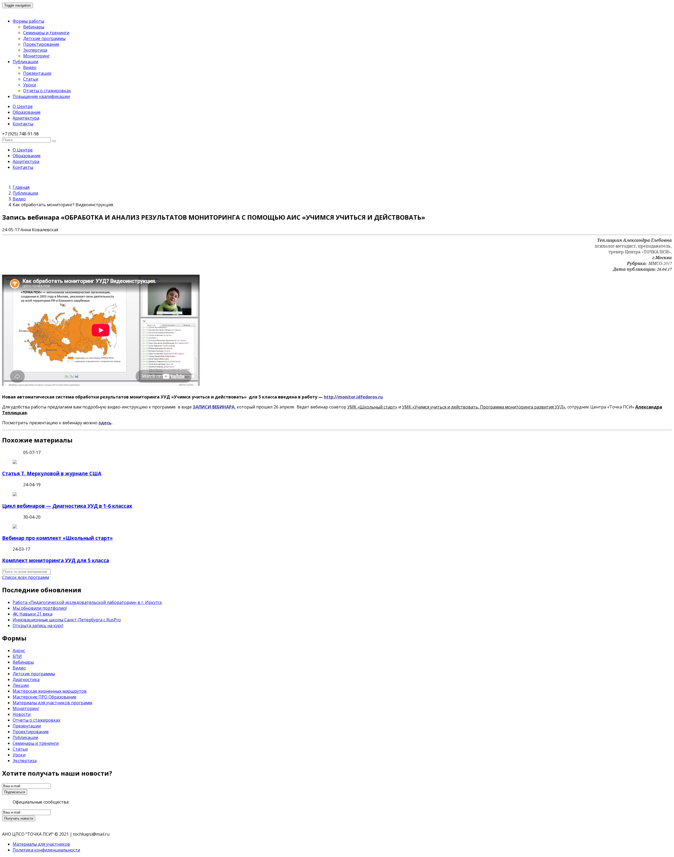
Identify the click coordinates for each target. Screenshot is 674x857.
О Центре (23, 106)
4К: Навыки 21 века (32, 614)
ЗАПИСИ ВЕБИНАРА (214, 407)
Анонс (19, 650)
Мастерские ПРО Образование (44, 697)
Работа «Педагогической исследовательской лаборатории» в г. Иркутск (87, 602)
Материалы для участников (41, 844)
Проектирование (41, 44)
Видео (29, 67)
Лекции (21, 685)
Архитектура (26, 118)
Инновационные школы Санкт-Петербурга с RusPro (67, 620)
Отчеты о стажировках (47, 90)
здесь (104, 423)
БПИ (17, 656)
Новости (22, 714)
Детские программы (44, 38)
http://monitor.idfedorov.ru (353, 397)
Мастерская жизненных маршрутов (50, 691)
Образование (27, 112)
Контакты (23, 124)
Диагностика (26, 679)
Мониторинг (36, 56)
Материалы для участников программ (52, 703)
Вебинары (33, 27)
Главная (21, 187)
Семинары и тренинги (46, 33)
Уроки (29, 85)
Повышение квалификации (41, 96)
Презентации (37, 73)
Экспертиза (35, 50)
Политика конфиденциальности (46, 850)
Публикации (25, 62)
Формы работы (28, 21)
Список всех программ (25, 577)
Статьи (30, 79)
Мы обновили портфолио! (40, 608)
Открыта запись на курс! (38, 625)
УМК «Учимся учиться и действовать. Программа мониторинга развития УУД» (483, 407)
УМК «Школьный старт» (372, 407)
